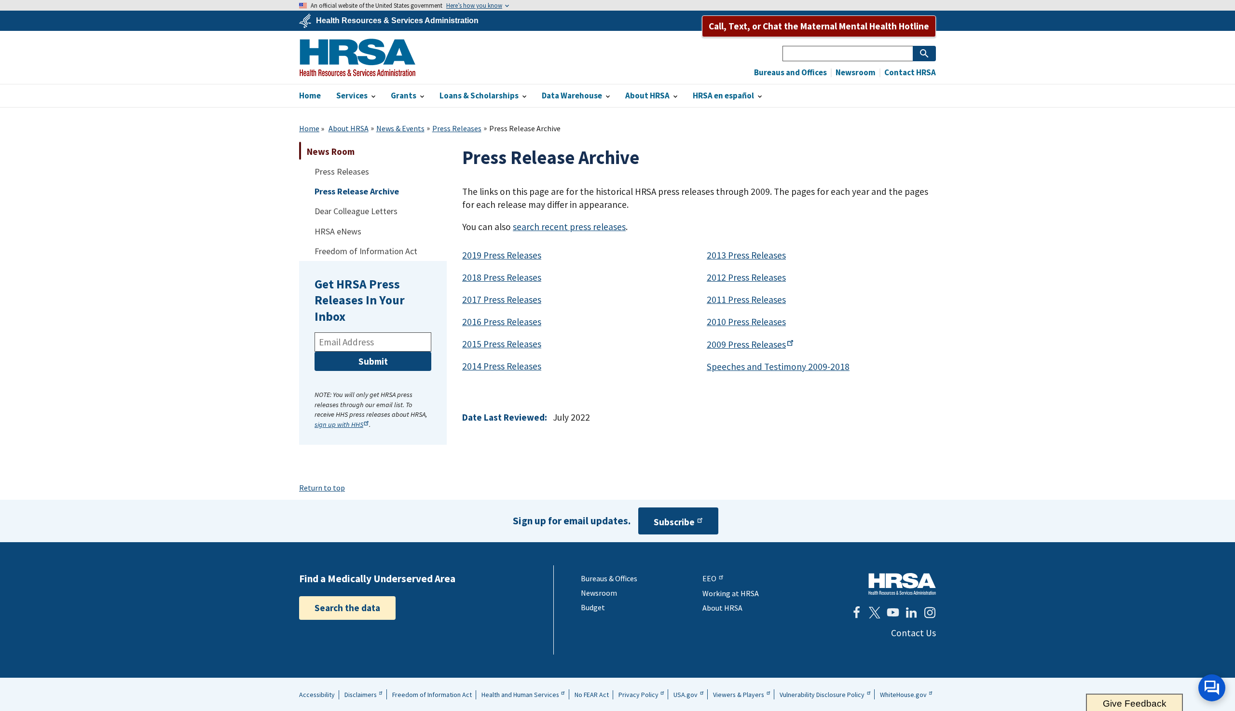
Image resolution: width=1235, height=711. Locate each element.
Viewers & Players (738, 694)
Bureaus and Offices (790, 72)
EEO (709, 578)
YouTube (893, 612)
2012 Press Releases (746, 277)
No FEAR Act (592, 694)
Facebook (856, 612)
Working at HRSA (730, 593)
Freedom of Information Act (432, 694)
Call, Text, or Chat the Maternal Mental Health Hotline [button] (819, 26)
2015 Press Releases (501, 344)
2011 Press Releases (746, 299)
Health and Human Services (520, 694)
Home (309, 128)
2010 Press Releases (746, 322)
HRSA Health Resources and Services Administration (902, 584)
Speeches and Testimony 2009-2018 (778, 366)
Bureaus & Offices (609, 578)
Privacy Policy (638, 694)
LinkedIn (911, 612)
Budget (593, 607)
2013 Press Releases (746, 255)
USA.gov (685, 694)
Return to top (322, 487)
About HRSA (349, 128)
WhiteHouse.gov (903, 694)
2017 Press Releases (501, 299)
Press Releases (456, 128)
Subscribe (674, 522)
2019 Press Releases (501, 255)
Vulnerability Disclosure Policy (822, 694)
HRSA (357, 57)
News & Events (400, 128)
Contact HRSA (909, 72)
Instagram (929, 612)
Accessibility (317, 694)
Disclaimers (360, 694)
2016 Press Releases (501, 322)
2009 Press (746, 344)
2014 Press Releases (501, 366)
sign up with (339, 424)
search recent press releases (569, 226)
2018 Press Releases (501, 277)
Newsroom (855, 72)
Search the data (347, 608)
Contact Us (913, 633)
